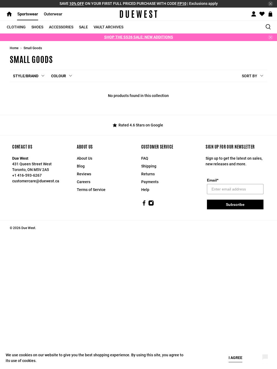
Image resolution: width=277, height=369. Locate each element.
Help (145, 189)
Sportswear (27, 14)
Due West (28, 228)
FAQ (144, 158)
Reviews (84, 174)
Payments (150, 182)
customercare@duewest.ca (35, 181)
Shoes (37, 27)
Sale (83, 27)
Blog (81, 166)
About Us (84, 158)
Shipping (148, 166)
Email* (212, 180)
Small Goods (33, 48)
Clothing (16, 27)
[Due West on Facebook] (144, 204)
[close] (270, 3)
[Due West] (138, 14)
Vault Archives (108, 27)
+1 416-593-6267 (27, 175)
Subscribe (235, 204)
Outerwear (53, 14)
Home (14, 48)
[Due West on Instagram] (151, 204)
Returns (148, 174)
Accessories (61, 27)
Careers (83, 182)
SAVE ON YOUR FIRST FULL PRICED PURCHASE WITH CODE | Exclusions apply (139, 3)
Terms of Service (91, 189)
